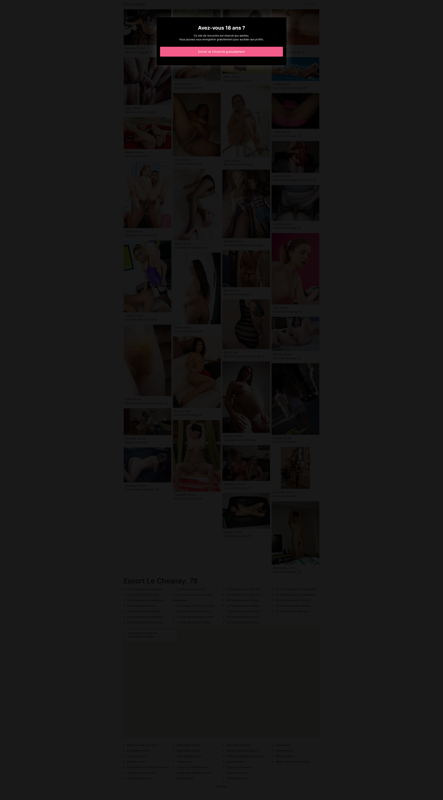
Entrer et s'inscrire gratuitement (221, 51)
